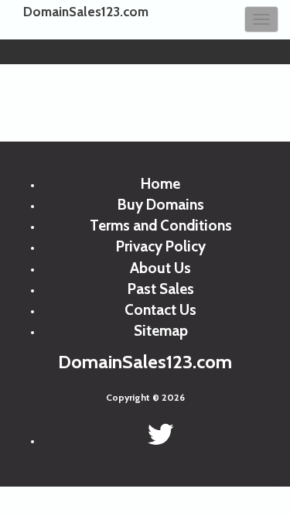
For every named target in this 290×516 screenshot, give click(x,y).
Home (160, 184)
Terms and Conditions (161, 225)
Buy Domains (161, 205)
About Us (160, 268)
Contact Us (160, 310)
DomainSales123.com (85, 11)
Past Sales (161, 289)
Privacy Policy (161, 246)
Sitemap (161, 331)
